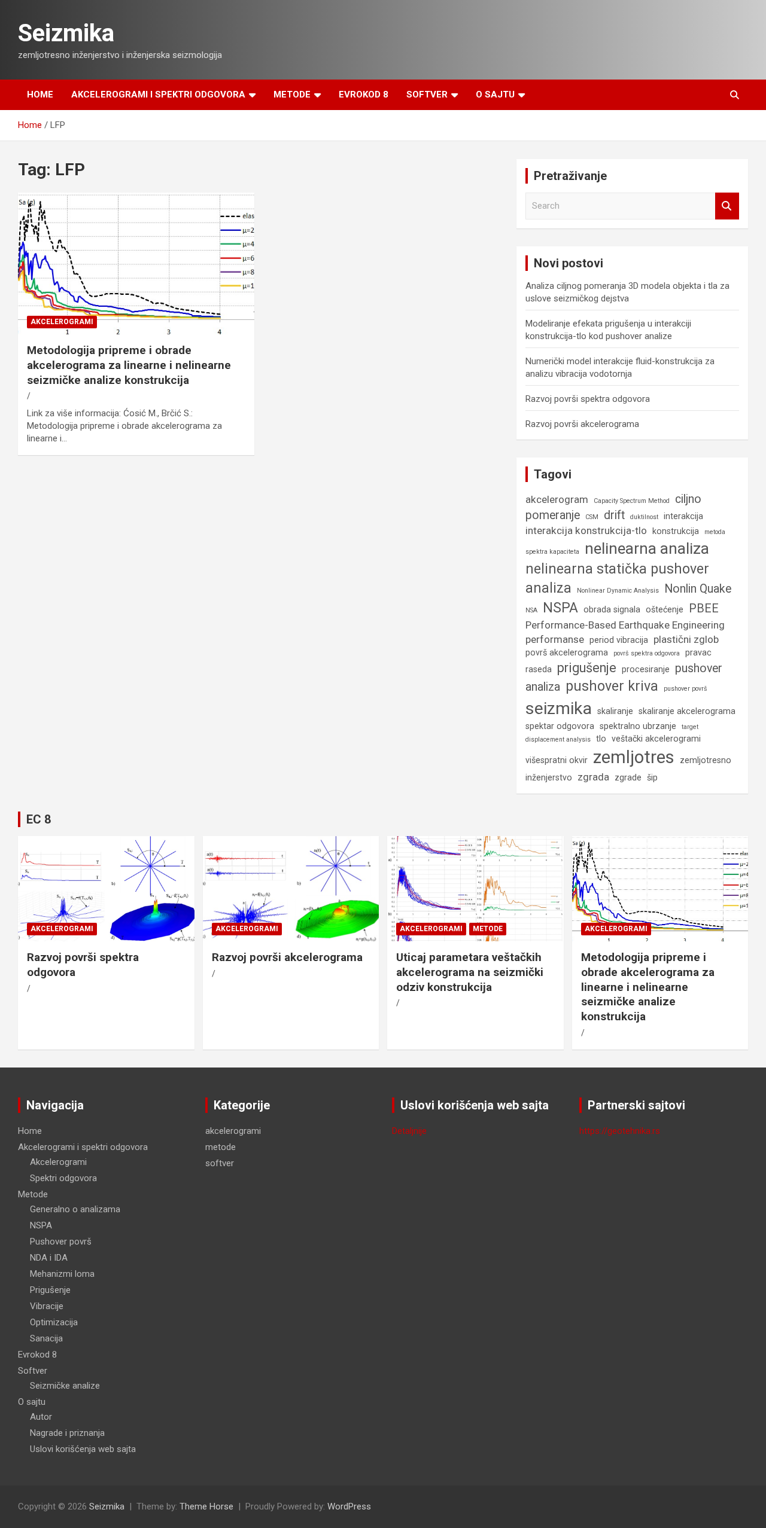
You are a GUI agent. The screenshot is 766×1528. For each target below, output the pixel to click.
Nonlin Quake (697, 589)
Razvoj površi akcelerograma (582, 424)
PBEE (704, 608)
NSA (531, 610)
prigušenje (586, 667)
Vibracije (46, 1306)
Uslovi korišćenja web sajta (83, 1449)
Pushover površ (61, 1241)
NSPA (560, 608)
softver (219, 1163)
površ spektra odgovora (646, 653)
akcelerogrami (62, 322)
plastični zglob (686, 639)
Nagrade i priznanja (67, 1433)
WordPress (349, 1506)
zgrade (628, 777)
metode (488, 929)
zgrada (593, 777)
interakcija (683, 516)
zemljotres (633, 757)
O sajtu (495, 94)
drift (614, 515)
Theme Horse (206, 1506)
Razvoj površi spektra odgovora (587, 399)
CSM (591, 517)
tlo (601, 738)
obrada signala (611, 609)
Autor (41, 1416)
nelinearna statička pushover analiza (617, 578)
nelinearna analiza (647, 548)
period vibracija (618, 640)
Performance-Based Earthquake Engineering (625, 625)
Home (40, 94)
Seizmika (66, 33)
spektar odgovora (559, 726)
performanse (554, 639)
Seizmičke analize (65, 1385)
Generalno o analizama (75, 1209)
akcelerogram (556, 499)
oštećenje (664, 609)
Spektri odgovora (63, 1178)
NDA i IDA (49, 1257)
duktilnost (644, 517)
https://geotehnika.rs (619, 1131)
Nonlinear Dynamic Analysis (618, 590)
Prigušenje (50, 1290)
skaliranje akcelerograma (687, 711)
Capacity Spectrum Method (632, 501)
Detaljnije (409, 1131)
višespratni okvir (556, 760)
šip (652, 777)
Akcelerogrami (58, 1162)
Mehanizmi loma (62, 1273)
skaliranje (615, 711)
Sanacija (46, 1338)
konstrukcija (675, 531)
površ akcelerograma (566, 652)
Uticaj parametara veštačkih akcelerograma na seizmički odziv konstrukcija (469, 971)
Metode (292, 94)
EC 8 (38, 819)
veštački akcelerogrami (656, 738)
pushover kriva (612, 686)
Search (727, 206)
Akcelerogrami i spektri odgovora (158, 94)
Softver (427, 94)
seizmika (558, 708)
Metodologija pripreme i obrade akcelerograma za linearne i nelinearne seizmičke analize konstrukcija (129, 364)
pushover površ (685, 689)
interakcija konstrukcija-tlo (586, 530)
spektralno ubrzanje (638, 726)
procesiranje (646, 669)
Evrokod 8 (363, 94)
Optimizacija (54, 1322)
